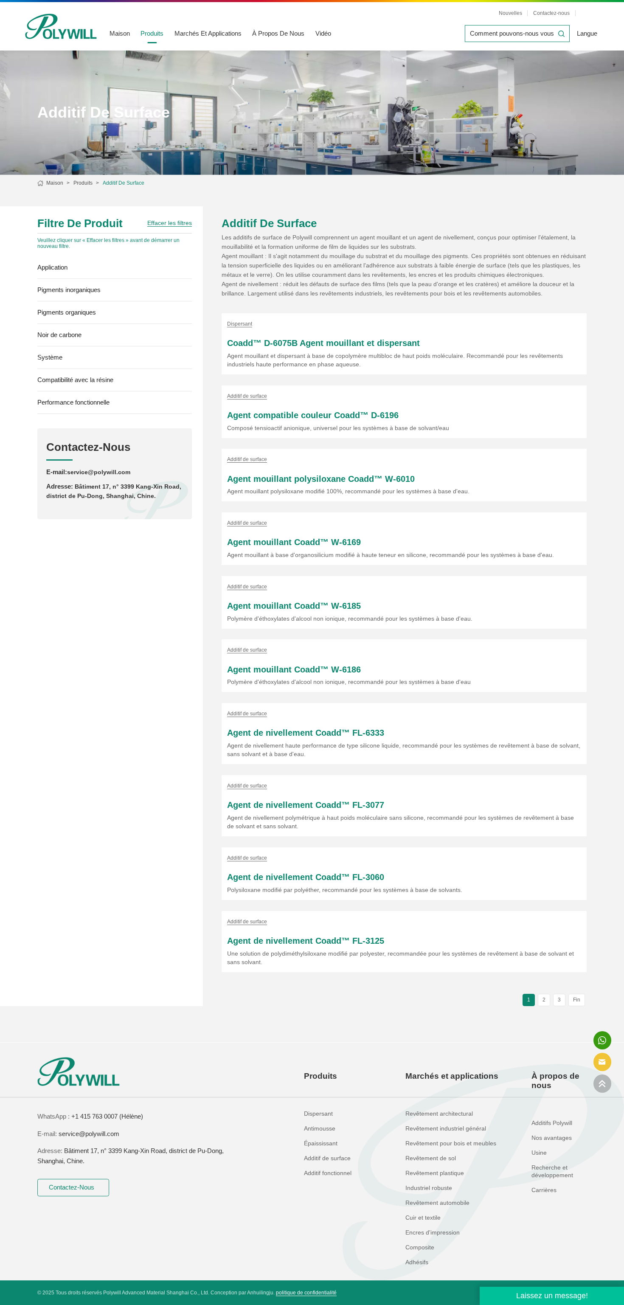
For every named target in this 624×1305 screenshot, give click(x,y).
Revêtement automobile (437, 1203)
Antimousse (319, 1128)
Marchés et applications (208, 33)
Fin (576, 1000)
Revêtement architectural (439, 1114)
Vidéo (323, 33)
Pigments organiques (66, 312)
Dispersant (318, 1114)
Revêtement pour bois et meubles (450, 1143)
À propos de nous (278, 33)
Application (52, 267)
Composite (419, 1247)
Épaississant (320, 1143)
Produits (152, 33)
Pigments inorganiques (69, 289)
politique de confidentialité (306, 1293)
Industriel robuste (428, 1188)
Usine (539, 1153)
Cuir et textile (423, 1218)
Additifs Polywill (551, 1123)
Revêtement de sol (430, 1158)
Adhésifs (416, 1262)
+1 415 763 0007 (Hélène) (107, 1116)
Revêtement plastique (434, 1173)
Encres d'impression (432, 1232)
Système (49, 357)
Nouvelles (510, 13)
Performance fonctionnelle (73, 402)
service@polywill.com (98, 472)
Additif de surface (123, 183)
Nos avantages (551, 1138)
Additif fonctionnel (327, 1173)
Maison (120, 33)
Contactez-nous (551, 13)
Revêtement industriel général (445, 1128)
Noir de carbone (59, 334)
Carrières (544, 1190)
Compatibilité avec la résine (75, 379)
